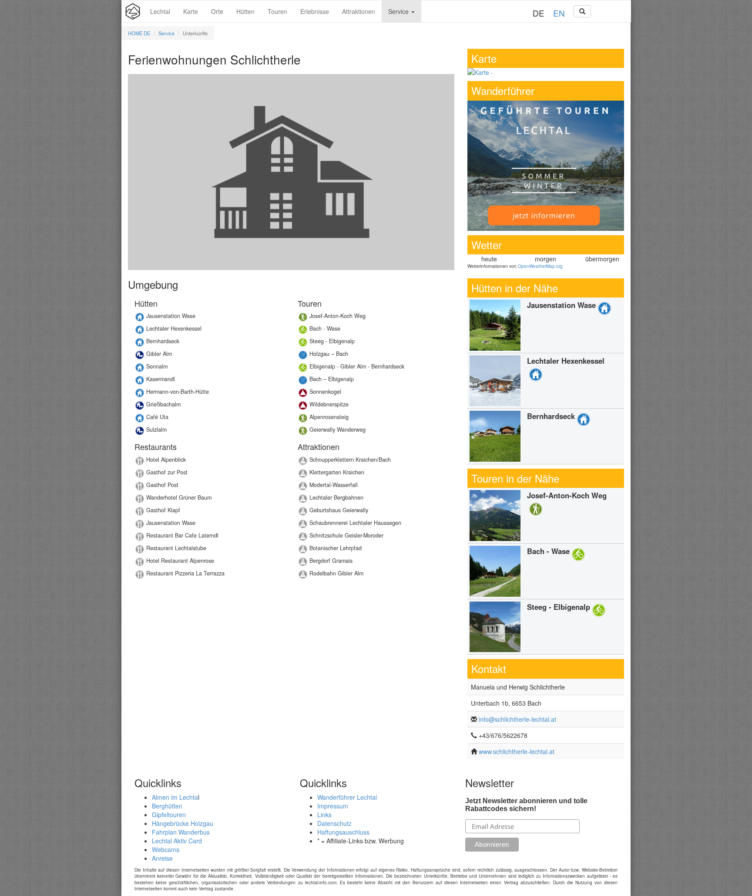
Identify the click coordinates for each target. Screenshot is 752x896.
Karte (190, 11)
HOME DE (139, 33)
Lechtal (160, 11)
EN (559, 13)
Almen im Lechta (175, 797)
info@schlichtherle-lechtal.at (517, 719)
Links (324, 814)
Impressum (332, 805)
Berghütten (167, 805)
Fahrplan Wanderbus (181, 832)
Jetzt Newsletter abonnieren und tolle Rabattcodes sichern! (526, 804)
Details (209, 318)
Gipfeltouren (169, 814)
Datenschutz (334, 823)
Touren (277, 11)
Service (399, 11)
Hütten (245, 11)
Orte (217, 11)
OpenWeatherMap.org (540, 266)
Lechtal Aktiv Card (177, 840)
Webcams (165, 849)
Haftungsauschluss (343, 832)
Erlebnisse (314, 11)
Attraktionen (358, 11)
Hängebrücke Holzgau (182, 823)
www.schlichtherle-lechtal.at (516, 751)
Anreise (162, 858)
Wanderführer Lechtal (347, 797)
